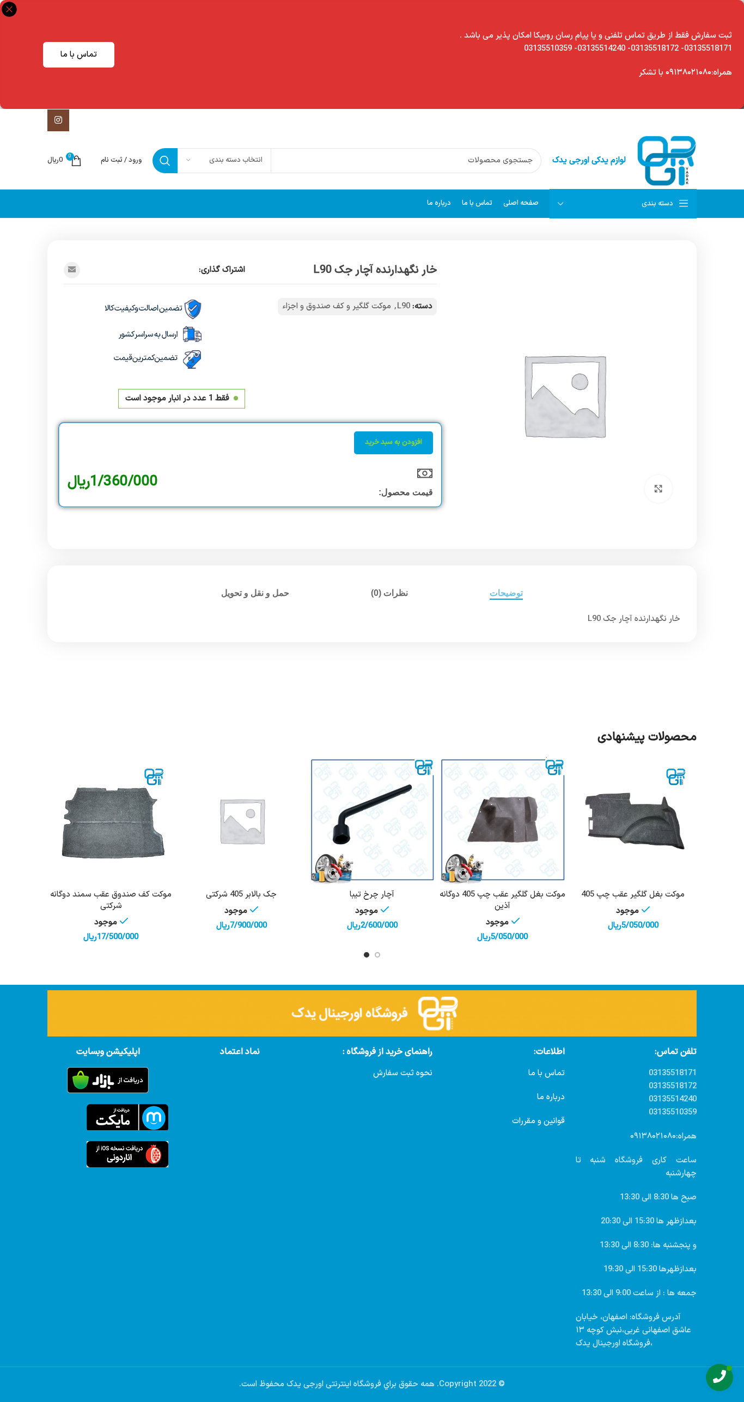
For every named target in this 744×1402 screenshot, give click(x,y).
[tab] (506, 593)
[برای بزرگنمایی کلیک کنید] (658, 488)
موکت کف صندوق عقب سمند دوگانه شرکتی (111, 900)
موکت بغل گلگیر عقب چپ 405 (633, 894)
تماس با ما (78, 54)
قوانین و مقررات (538, 1121)
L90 (403, 306)
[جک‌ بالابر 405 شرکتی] (242, 821)
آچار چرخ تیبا (372, 894)
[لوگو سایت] (667, 160)
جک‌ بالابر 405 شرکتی (241, 894)
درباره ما (551, 1097)
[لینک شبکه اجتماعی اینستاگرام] (58, 120)
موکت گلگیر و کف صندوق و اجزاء (336, 306)
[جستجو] (165, 160)
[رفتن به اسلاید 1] (377, 955)
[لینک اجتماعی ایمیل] (72, 270)
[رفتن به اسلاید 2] (366, 955)
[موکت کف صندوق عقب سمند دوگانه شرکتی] (111, 821)
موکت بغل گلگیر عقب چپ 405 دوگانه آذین (502, 900)
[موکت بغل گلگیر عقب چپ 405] (633, 821)
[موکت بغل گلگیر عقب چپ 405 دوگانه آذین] (502, 821)
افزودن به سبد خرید (393, 442)
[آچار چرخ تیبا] (372, 821)
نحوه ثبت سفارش (402, 1073)
